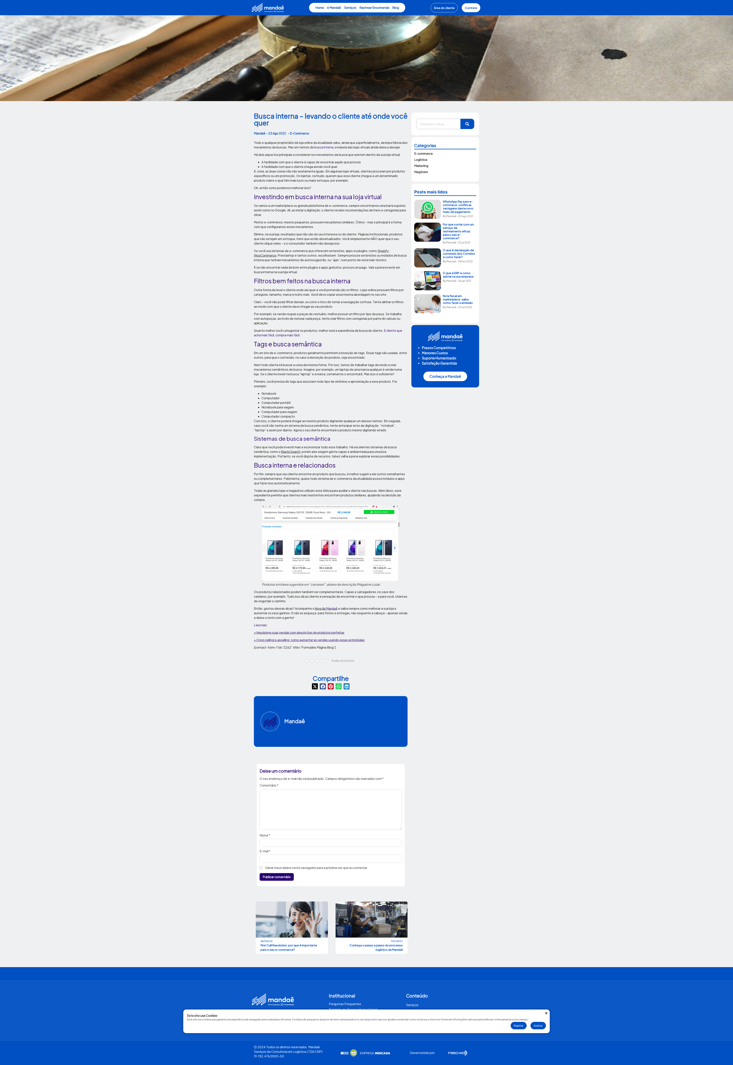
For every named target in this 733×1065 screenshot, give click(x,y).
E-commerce (423, 153)
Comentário (269, 785)
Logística (420, 160)
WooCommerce (265, 255)
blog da (326, 608)
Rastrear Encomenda (374, 8)
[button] (315, 686)
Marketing (421, 166)
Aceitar (538, 1025)
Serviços (350, 8)
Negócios (421, 172)
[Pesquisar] (467, 124)
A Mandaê (334, 8)
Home (319, 8)
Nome (265, 835)
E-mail (265, 851)
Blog (395, 8)
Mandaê (294, 721)
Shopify (383, 251)
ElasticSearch (290, 452)
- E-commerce (298, 133)
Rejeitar (518, 1025)
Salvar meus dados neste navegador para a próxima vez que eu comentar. (316, 868)
